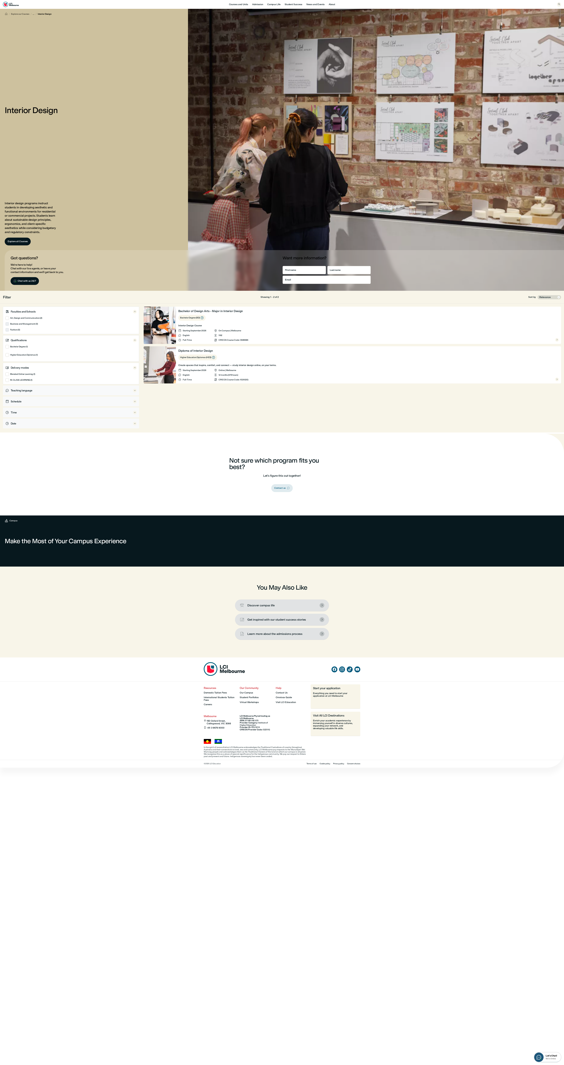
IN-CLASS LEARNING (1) (21, 380)
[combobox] (549, 297)
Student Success (293, 4)
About (332, 4)
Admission (257, 4)
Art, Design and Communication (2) (26, 318)
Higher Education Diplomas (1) (24, 355)
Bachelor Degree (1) (19, 346)
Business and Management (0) (24, 324)
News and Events (315, 4)
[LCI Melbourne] (11, 4)
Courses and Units (238, 4)
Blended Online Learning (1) (22, 374)
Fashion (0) (15, 330)
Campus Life (273, 4)
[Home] (224, 675)
